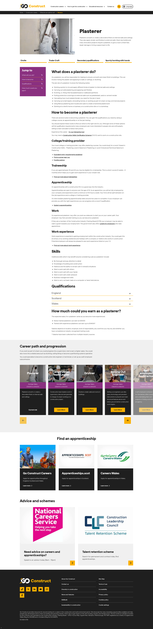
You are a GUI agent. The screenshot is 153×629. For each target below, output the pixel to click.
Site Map (102, 579)
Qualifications (32, 84)
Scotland (91, 298)
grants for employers (107, 224)
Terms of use (103, 584)
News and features (68, 594)
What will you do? (32, 75)
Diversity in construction (70, 589)
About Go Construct (68, 579)
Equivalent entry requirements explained (68, 154)
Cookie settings (104, 605)
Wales (91, 304)
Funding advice (59, 160)
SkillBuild (64, 600)
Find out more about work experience (67, 245)
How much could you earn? (32, 89)
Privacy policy (103, 594)
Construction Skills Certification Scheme (77, 135)
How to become (32, 79)
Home (21, 12)
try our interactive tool (76, 132)
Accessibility (103, 589)
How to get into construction (76, 6)
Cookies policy (103, 600)
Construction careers (57, 6)
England (91, 293)
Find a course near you (62, 157)
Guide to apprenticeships (63, 205)
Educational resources (96, 6)
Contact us (110, 6)
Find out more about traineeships (65, 177)
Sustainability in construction (71, 605)
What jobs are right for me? (47, 12)
